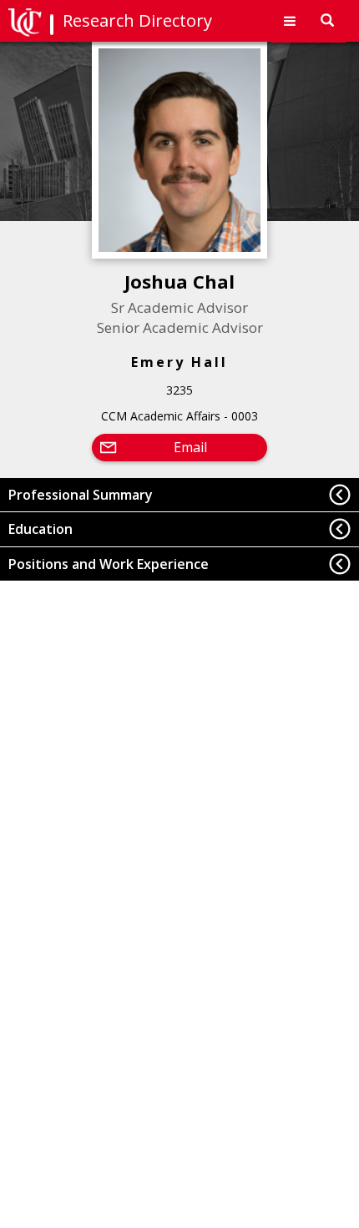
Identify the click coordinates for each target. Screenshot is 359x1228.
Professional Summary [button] (80, 494)
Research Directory (137, 20)
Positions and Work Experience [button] (108, 564)
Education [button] (40, 529)
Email (190, 447)
